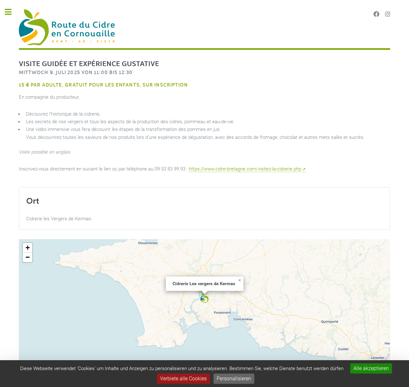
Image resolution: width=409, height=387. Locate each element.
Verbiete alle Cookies (183, 379)
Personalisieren (234, 379)
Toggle (11, 12)
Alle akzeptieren (371, 368)
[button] (204, 298)
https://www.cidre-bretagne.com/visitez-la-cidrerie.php (245, 169)
